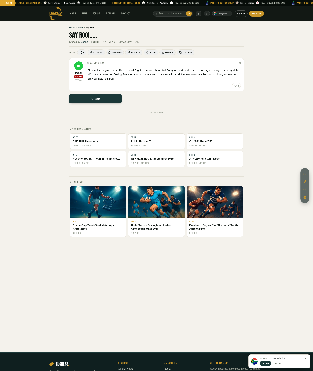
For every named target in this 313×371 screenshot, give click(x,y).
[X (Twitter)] (305, 173)
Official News (125, 368)
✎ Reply (95, 99)
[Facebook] (305, 181)
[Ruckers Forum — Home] (56, 13)
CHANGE (265, 363)
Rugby (167, 368)
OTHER (81, 27)
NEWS (84, 13)
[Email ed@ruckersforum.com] (305, 197)
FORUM (96, 13)
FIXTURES (7, 2)
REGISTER (256, 13)
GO (189, 13)
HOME (73, 13)
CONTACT (126, 13)
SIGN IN (241, 13)
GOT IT (278, 363)
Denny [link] (84, 42)
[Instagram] (305, 189)
